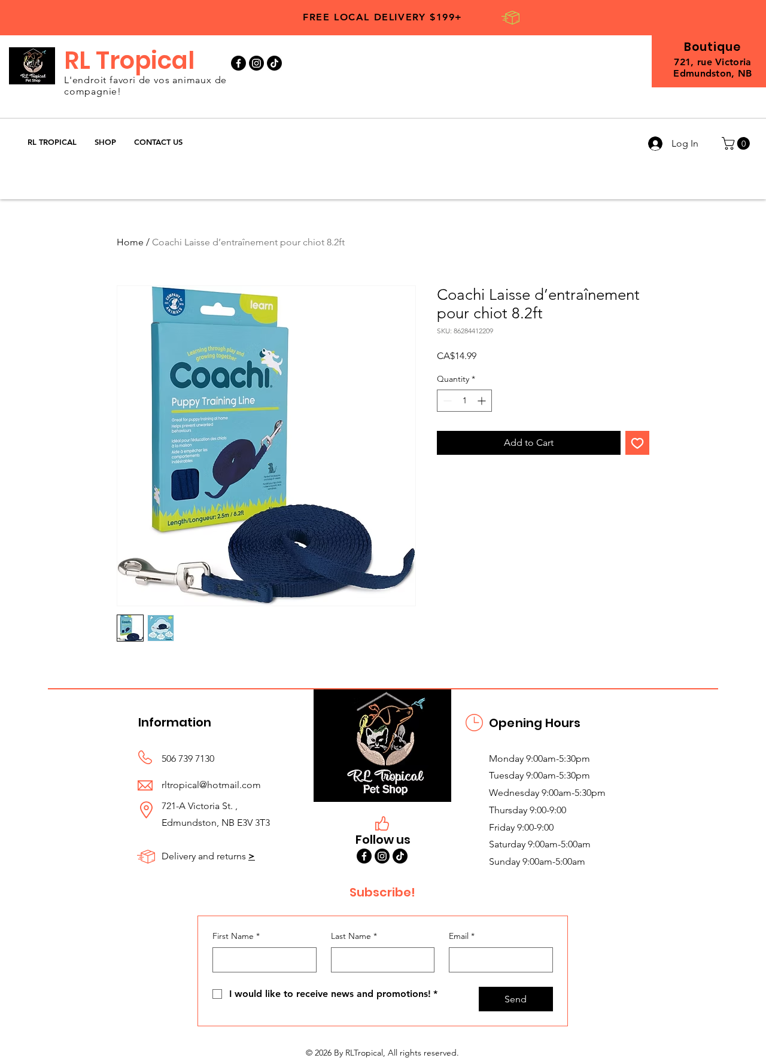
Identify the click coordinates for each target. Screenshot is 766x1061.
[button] (105, 142)
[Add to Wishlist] (637, 443)
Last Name (354, 936)
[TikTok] (274, 63)
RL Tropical (129, 60)
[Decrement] (446, 400)
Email (462, 936)
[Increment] (482, 400)
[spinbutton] (464, 400)
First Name (236, 936)
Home (130, 242)
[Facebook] (238, 63)
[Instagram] (256, 63)
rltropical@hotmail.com (211, 785)
